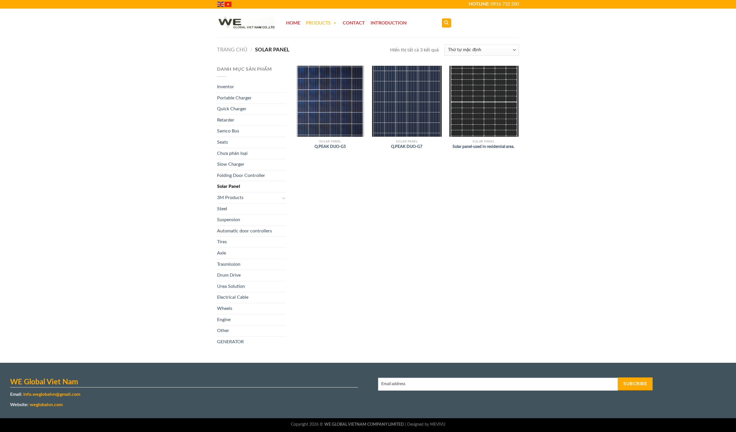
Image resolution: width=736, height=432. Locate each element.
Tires (222, 242)
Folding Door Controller (241, 175)
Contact (354, 23)
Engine (224, 319)
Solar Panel (228, 186)
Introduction (389, 23)
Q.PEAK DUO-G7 (406, 146)
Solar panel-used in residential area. (483, 146)
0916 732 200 (505, 4)
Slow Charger (230, 164)
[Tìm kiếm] (446, 23)
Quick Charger (231, 109)
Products (318, 23)
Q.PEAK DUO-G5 (330, 146)
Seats (222, 142)
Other (223, 330)
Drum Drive (229, 275)
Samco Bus (228, 131)
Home (293, 23)
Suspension (228, 219)
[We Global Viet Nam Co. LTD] (246, 23)
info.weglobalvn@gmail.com (51, 394)
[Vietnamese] (228, 4)
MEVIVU (437, 424)
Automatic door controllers (244, 231)
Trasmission (228, 264)
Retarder (225, 120)
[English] (221, 4)
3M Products (230, 197)
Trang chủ (232, 50)
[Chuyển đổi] (283, 197)
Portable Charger (234, 98)
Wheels (224, 308)
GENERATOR (230, 342)
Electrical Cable (232, 297)
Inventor (225, 86)
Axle (221, 253)
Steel (222, 209)
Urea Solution (231, 286)
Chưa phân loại (232, 153)
